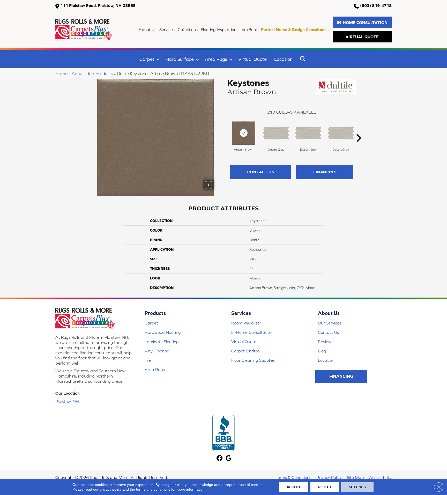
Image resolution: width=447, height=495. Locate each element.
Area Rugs (216, 59)
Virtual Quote (252, 59)
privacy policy (111, 489)
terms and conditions (153, 489)
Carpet (146, 59)
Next (358, 130)
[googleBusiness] (228, 458)
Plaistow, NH (67, 401)
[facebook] (219, 458)
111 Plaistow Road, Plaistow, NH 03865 (98, 5)
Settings (357, 487)
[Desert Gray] (276, 133)
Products (104, 73)
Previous (225, 130)
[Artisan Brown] (244, 133)
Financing (325, 171)
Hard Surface (180, 59)
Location (283, 59)
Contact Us (260, 171)
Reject (324, 487)
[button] (362, 22)
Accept (294, 487)
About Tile (81, 73)
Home (61, 73)
